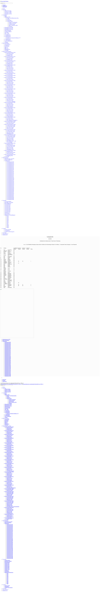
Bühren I (6, 47)
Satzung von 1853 (8, 12)
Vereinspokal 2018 (10, 169)
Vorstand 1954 (7, 211)
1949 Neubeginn (8, 30)
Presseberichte (10, 54)
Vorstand (4, 200)
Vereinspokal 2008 (10, 179)
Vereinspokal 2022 (10, 166)
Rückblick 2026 (9, 55)
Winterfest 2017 (10, 87)
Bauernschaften (5, 43)
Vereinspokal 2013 (10, 174)
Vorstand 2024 (7, 204)
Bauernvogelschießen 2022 (10, 70)
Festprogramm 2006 (11, 135)
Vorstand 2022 (7, 205)
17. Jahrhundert (8, 38)
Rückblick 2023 (9, 66)
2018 (7, 220)
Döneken (10, 26)
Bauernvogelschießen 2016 (10, 88)
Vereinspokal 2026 (10, 161)
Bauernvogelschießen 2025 (10, 56)
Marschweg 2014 (10, 99)
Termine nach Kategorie (9, 231)
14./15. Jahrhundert (8, 41)
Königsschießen (10, 106)
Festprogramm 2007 (11, 130)
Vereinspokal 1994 (10, 193)
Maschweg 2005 (10, 147)
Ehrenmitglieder (8, 203)
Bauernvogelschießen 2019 (10, 77)
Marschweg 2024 (10, 61)
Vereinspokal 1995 (10, 192)
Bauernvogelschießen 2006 (10, 134)
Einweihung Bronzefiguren (12, 120)
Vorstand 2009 (8, 208)
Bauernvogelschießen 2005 (10, 143)
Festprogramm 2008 (11, 125)
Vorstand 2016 (7, 206)
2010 (8, 224)
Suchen (1, 3)
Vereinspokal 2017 (10, 170)
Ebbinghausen (7, 49)
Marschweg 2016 (10, 91)
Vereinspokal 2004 (10, 183)
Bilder (6, 16)
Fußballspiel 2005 (10, 149)
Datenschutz (4, 381)
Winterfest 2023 (10, 69)
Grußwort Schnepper (13, 22)
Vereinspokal (7, 160)
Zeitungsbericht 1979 (9, 28)
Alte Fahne (7, 32)
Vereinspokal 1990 (10, 197)
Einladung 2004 (10, 151)
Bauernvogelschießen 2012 (10, 107)
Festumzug (9, 20)
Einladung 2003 (10, 155)
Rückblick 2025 (9, 59)
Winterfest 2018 (10, 83)
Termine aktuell (8, 229)
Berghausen (7, 45)
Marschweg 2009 (10, 123)
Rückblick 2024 (9, 63)
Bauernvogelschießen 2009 (10, 121)
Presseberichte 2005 (11, 146)
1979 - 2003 (7, 33)
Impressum (4, 379)
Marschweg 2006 (10, 137)
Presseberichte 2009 (11, 122)
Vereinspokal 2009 (10, 178)
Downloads (7, 156)
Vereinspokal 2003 (10, 184)
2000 (8, 227)
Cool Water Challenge (11, 101)
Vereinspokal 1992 (10, 195)
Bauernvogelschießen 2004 (10, 150)
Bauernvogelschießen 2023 (10, 64)
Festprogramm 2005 (11, 145)
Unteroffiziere (4, 5)
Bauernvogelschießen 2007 (10, 129)
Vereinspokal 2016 (10, 171)
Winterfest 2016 (10, 92)
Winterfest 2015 (10, 96)
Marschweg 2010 (10, 119)
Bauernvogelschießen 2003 (10, 154)
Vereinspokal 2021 (10, 167)
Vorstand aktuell (8, 201)
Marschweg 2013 (10, 104)
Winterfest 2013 (10, 105)
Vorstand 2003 (7, 209)
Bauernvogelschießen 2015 (10, 93)
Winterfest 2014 (10, 100)
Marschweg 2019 (10, 79)
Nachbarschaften (8, 31)
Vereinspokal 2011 (10, 176)
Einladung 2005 (10, 144)
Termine (4, 228)
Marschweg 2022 (10, 72)
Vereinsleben (7, 230)
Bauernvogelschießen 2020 (10, 75)
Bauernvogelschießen (6, 51)
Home (3, 8)
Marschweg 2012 (10, 109)
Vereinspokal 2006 (10, 181)
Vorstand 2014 (7, 207)
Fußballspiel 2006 (10, 140)
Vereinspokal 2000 (10, 187)
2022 (8, 218)
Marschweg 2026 (10, 53)
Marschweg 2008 (10, 127)
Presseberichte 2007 (11, 131)
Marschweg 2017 (10, 86)
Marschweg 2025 (10, 57)
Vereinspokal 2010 (10, 177)
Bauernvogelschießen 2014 (10, 97)
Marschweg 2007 (10, 132)
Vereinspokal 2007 (10, 180)
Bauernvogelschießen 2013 (10, 102)
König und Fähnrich (8, 159)
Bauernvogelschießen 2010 (10, 117)
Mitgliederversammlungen (10, 215)
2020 (8, 219)
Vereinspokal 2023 (10, 165)
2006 (8, 225)
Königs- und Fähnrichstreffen (13, 18)
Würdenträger (5, 157)
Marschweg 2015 (10, 95)
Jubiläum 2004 (7, 17)
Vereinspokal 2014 (10, 173)
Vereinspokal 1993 (10, 194)
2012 (7, 223)
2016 (7, 221)
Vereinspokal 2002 (10, 185)
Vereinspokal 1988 (10, 199)
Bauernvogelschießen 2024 (10, 60)
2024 (8, 217)
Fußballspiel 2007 (10, 133)
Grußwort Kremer (12, 23)
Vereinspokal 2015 (10, 172)
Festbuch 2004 (10, 21)
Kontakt (3, 380)
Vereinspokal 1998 (10, 190)
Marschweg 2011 (10, 115)
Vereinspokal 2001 (10, 186)
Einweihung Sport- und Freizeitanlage (11, 142)
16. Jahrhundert (8, 39)
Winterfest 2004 (10, 153)
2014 (8, 222)
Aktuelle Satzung (8, 10)
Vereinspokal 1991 (10, 196)
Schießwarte (4, 6)
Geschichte (4, 14)
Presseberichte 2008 (11, 126)
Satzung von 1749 (8, 13)
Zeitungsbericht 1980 (9, 27)
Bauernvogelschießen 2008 (10, 124)
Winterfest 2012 (10, 110)
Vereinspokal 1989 (10, 198)
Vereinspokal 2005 (10, 182)
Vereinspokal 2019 (10, 168)
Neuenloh (6, 50)
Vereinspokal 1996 (10, 191)
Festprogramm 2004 (11, 152)
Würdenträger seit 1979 (9, 158)
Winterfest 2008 (10, 128)
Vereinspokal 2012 (10, 175)
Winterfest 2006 (10, 138)
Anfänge (6, 42)
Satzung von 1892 (8, 11)
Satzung (4, 9)
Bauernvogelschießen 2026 (10, 52)
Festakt (8, 19)
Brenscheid (7, 46)
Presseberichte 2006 (11, 136)
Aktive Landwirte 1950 (13, 25)
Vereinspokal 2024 (10, 163)
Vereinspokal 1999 (10, 188)
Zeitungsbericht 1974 (9, 29)
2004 (8, 226)
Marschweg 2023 (10, 68)
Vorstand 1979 (7, 210)
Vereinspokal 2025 (10, 162)
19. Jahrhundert (8, 35)
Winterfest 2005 (10, 148)
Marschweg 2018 (10, 82)
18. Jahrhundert (8, 36)
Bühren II (6, 48)
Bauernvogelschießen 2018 (10, 80)
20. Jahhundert (7, 34)
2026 (8, 216)
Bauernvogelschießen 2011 (10, 112)
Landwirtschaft (12, 24)
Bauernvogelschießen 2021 (10, 73)
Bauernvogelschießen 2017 (10, 84)
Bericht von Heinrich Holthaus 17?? (14, 37)
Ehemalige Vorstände (9, 202)
